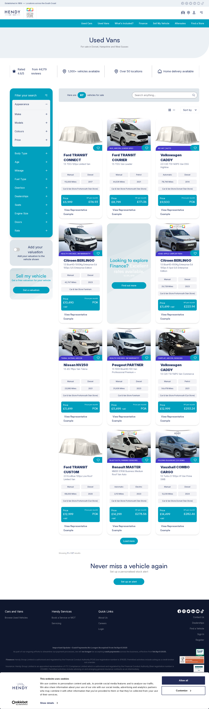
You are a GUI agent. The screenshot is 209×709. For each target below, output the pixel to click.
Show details (47, 703)
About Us (103, 617)
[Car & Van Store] (30, 13)
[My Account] (194, 12)
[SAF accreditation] (192, 652)
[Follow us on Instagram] (186, 3)
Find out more (129, 285)
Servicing (56, 623)
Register (200, 640)
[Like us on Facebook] (182, 3)
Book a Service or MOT (64, 617)
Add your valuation (35, 249)
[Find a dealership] (188, 12)
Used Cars (86, 23)
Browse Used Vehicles (16, 617)
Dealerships (198, 623)
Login (101, 629)
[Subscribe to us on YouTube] (198, 3)
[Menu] (201, 12)
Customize (181, 690)
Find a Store (197, 23)
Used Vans (103, 23)
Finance (143, 23)
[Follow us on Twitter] (190, 3)
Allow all (183, 680)
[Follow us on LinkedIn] (194, 3)
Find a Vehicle (197, 628)
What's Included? (124, 23)
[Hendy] (12, 13)
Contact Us (198, 617)
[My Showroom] (183, 12)
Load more (129, 541)
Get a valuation (31, 290)
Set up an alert (129, 581)
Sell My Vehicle (161, 23)
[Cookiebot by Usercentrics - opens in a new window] (19, 703)
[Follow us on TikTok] (202, 3)
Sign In (200, 634)
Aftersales (180, 23)
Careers (102, 623)
